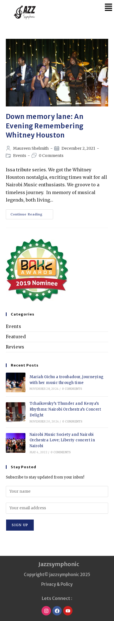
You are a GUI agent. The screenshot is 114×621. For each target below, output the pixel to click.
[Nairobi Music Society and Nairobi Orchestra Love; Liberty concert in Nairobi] (15, 443)
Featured (16, 336)
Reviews (15, 347)
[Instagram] (46, 610)
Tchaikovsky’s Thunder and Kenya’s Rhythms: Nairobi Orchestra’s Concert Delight (65, 409)
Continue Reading (32, 212)
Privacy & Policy (56, 584)
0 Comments (51, 155)
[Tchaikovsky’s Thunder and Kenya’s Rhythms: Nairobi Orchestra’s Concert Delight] (15, 412)
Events (19, 155)
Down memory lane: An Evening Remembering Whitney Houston (45, 125)
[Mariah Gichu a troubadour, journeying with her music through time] (15, 382)
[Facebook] (57, 610)
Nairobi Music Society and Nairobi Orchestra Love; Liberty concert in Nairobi (62, 440)
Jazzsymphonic (58, 564)
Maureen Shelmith (31, 148)
